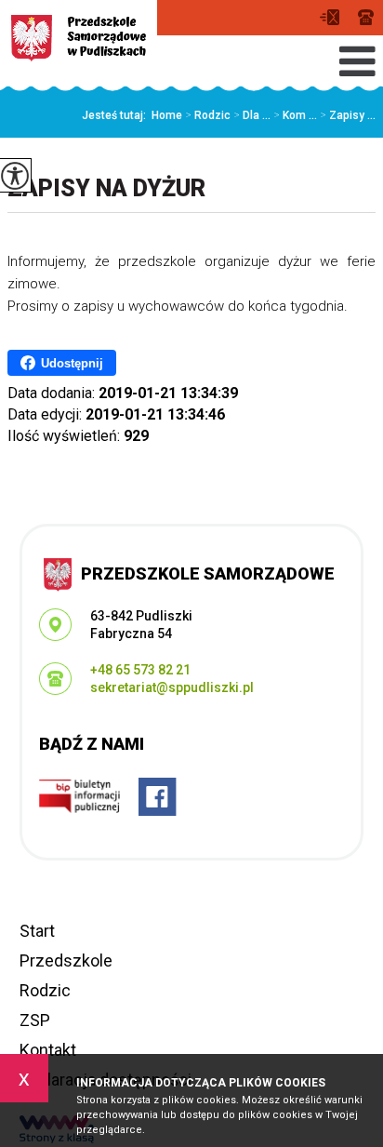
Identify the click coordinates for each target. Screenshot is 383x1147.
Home (167, 115)
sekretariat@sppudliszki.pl (334, 17)
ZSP (35, 1020)
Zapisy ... (348, 115)
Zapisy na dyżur (106, 188)
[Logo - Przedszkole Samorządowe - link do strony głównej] (78, 38)
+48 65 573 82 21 (366, 17)
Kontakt (48, 1050)
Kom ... (295, 115)
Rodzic (208, 115)
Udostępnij (72, 363)
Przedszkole (66, 960)
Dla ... (252, 115)
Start (37, 930)
